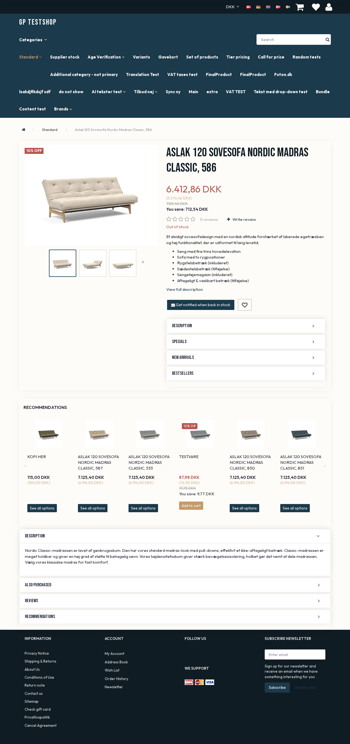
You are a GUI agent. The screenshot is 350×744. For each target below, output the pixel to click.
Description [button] (182, 326)
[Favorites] (315, 7)
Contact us (34, 693)
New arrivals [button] (183, 357)
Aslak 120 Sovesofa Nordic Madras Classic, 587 (98, 462)
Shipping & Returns (40, 661)
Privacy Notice (37, 653)
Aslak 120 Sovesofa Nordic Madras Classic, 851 (300, 462)
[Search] (327, 39)
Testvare (189, 456)
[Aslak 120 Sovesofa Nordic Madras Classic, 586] (91, 195)
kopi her (36, 456)
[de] (258, 6)
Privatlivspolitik (37, 717)
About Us (32, 669)
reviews (209, 219)
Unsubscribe (305, 687)
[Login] (329, 6)
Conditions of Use (39, 677)
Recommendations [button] (40, 616)
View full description (184, 289)
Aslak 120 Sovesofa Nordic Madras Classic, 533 (149, 462)
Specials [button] (179, 341)
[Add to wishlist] (245, 305)
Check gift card (38, 709)
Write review (244, 219)
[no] (278, 6)
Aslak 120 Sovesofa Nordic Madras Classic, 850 (250, 462)
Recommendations (45, 407)
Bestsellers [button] (182, 373)
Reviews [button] (31, 601)
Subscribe (277, 687)
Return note (35, 685)
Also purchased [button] (38, 585)
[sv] (288, 6)
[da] (248, 6)
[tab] (246, 326)
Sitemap (32, 701)
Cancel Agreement (41, 725)
